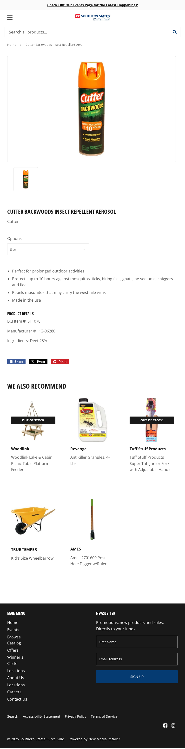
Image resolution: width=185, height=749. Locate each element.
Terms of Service (104, 716)
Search (12, 716)
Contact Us (17, 699)
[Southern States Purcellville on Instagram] (173, 726)
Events (13, 629)
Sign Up (137, 676)
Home (11, 44)
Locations (16, 670)
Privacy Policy (75, 716)
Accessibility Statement (41, 716)
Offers (13, 650)
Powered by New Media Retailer (94, 739)
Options (14, 238)
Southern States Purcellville (42, 739)
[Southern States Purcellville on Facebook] (165, 726)
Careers (14, 692)
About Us (15, 677)
